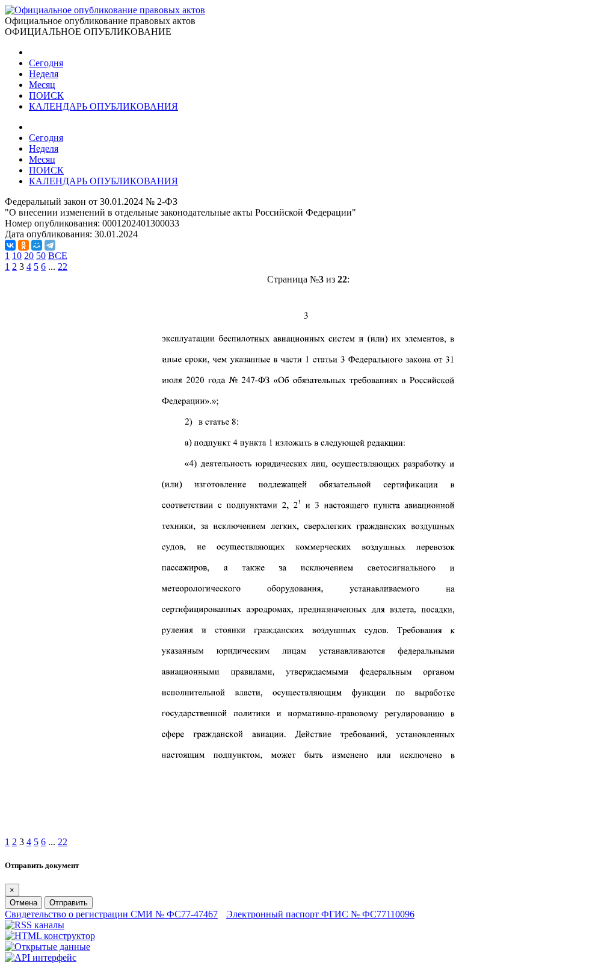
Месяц (42, 85)
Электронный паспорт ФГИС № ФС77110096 (320, 914)
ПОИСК (46, 95)
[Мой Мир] (36, 245)
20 (29, 256)
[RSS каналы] (34, 925)
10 (17, 256)
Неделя (43, 74)
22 (62, 266)
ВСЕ (57, 256)
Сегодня (46, 63)
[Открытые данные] (47, 946)
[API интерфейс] (40, 957)
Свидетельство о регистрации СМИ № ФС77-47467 (111, 914)
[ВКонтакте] (10, 245)
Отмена (23, 902)
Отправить (68, 902)
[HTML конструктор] (50, 936)
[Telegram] (50, 245)
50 (41, 256)
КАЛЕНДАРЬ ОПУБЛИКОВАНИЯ (103, 106)
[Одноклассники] (23, 245)
